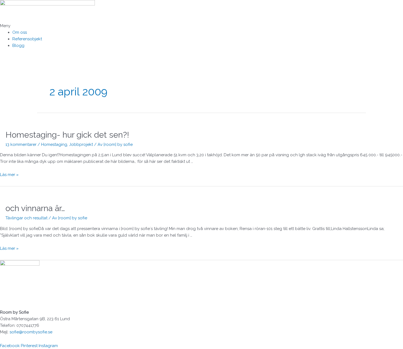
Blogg (18, 45)
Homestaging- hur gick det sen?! (67, 135)
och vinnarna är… (35, 208)
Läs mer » (9, 174)
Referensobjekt (27, 38)
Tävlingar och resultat (26, 217)
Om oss (19, 32)
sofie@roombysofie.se (31, 332)
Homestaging (54, 144)
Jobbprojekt (81, 144)
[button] (201, 25)
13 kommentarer (20, 144)
